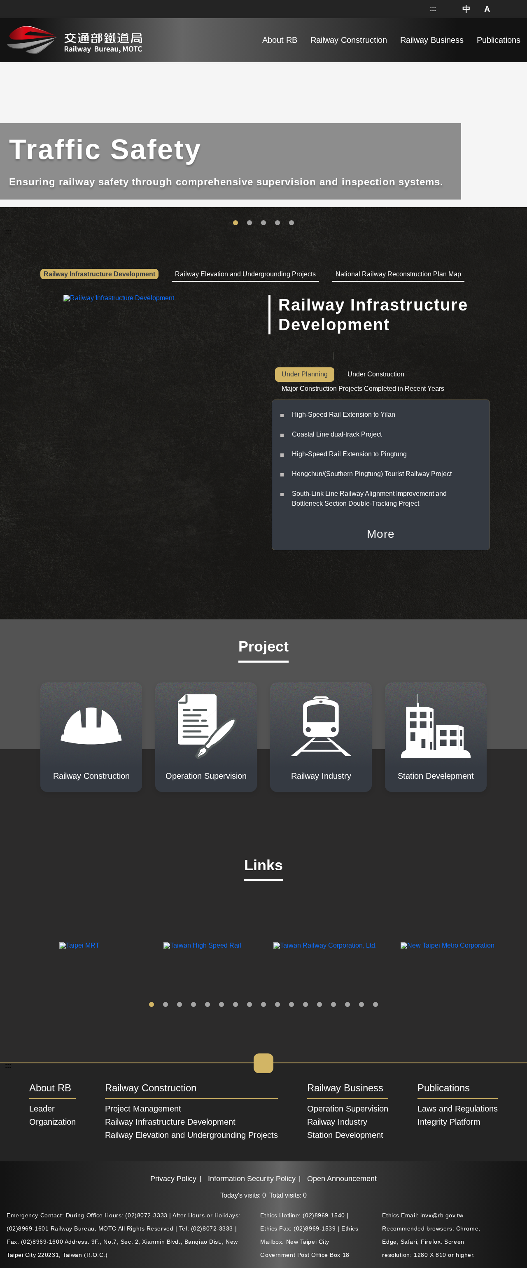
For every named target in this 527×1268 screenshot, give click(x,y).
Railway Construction (150, 1088)
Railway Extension (263, 223)
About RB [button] (279, 39)
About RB (50, 1088)
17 (375, 1005)
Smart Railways (249, 223)
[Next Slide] (514, 945)
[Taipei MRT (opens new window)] (79, 945)
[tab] (99, 275)
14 (333, 1005)
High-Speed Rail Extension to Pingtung (349, 454)
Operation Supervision (347, 1108)
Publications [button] (498, 39)
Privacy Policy (173, 1179)
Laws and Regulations (457, 1108)
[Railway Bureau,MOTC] (74, 38)
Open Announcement (342, 1179)
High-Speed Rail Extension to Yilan (343, 414)
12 (305, 1005)
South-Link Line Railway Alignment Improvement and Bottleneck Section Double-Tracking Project (369, 498)
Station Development (291, 223)
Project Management (143, 1108)
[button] (466, 9)
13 (319, 1005)
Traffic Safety (235, 223)
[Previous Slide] (13, 945)
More (381, 534)
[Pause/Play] (519, 64)
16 (361, 1005)
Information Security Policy (252, 1179)
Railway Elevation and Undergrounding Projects (191, 1135)
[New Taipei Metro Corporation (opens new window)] (447, 945)
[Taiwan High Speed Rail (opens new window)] (202, 945)
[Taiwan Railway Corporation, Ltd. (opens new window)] (325, 945)
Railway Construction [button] (348, 39)
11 (291, 1005)
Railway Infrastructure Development (170, 1121)
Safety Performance (277, 223)
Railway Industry (337, 1121)
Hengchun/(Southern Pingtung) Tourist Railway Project (372, 473)
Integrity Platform (448, 1121)
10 (277, 1005)
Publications (443, 1088)
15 (347, 1005)
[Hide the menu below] (263, 1063)
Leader (42, 1108)
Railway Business (345, 1088)
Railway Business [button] (432, 39)
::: (433, 9)
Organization (52, 1121)
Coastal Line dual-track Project (337, 434)
